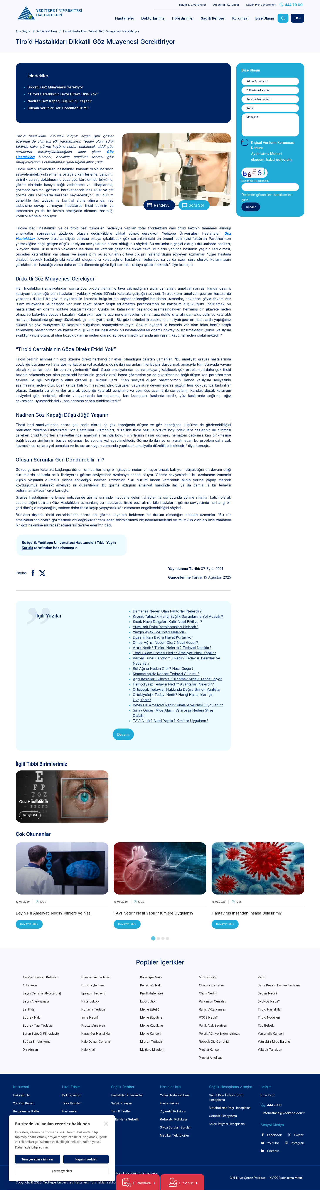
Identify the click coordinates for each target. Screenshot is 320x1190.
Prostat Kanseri (210, 1049)
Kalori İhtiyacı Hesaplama (227, 1124)
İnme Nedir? (90, 1017)
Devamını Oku (29, 924)
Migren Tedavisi (151, 1041)
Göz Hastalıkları (34, 801)
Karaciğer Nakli (151, 977)
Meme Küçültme (151, 1025)
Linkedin (273, 1151)
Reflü (261, 977)
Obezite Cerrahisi (211, 985)
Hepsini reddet (86, 1159)
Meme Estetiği (150, 1009)
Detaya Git (30, 815)
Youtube (273, 1143)
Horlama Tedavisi (93, 1009)
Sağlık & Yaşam (122, 1103)
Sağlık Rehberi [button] (213, 18)
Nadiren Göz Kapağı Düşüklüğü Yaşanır (59, 101)
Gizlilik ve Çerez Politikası (248, 1178)
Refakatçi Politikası (173, 1119)
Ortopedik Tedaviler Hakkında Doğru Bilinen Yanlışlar (177, 689)
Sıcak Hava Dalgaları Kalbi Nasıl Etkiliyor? (167, 621)
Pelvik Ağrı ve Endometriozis (219, 1033)
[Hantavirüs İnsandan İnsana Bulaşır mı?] (258, 892)
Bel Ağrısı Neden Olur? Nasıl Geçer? (163, 668)
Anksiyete (30, 985)
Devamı (123, 734)
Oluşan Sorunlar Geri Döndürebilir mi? (58, 108)
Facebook (274, 1135)
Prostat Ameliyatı (93, 1025)
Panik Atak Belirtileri (213, 1025)
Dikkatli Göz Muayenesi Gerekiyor (55, 87)
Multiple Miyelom (152, 1049)
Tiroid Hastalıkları (270, 1009)
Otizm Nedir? (208, 993)
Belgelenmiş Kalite (26, 1111)
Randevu (162, 205)
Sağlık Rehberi (46, 31)
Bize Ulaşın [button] (264, 18)
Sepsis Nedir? (268, 993)
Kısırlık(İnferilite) (151, 993)
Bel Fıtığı (29, 1009)
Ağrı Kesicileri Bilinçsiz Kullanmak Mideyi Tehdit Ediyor (177, 679)
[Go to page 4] (167, 938)
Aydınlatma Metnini (266, 153)
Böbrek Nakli (32, 1017)
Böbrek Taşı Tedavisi (38, 1025)
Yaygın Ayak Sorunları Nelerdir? (159, 632)
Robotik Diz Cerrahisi (214, 1041)
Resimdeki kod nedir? (255, 181)
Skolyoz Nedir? (269, 1001)
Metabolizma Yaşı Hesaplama (230, 1108)
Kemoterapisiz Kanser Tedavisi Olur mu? (166, 674)
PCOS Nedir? (208, 1017)
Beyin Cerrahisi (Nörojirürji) (42, 993)
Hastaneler (69, 1111)
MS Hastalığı (207, 977)
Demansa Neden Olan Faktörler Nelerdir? (167, 611)
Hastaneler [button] (124, 18)
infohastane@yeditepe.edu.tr (273, 1113)
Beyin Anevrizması (36, 1001)
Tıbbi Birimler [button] (182, 18)
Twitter (298, 1135)
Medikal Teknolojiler (174, 1135)
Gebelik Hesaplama (223, 1116)
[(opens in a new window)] (31, 573)
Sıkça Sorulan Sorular (175, 1127)
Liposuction (148, 1001)
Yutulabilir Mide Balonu (274, 1041)
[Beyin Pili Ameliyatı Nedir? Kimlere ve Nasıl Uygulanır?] (62, 892)
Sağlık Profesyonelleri (261, 4)
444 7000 (274, 1105)
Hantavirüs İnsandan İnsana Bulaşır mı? (247, 913)
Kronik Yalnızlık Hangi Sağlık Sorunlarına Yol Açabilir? (178, 616)
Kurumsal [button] (240, 18)
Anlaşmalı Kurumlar (226, 4)
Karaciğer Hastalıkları (96, 1033)
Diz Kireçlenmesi (93, 985)
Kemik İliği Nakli (151, 985)
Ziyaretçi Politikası (173, 1111)
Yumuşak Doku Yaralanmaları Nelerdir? (165, 627)
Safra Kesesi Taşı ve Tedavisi (279, 985)
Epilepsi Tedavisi (93, 993)
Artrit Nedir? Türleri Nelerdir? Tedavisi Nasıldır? (172, 648)
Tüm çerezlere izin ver (38, 1159)
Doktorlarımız (71, 1095)
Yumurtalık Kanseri (271, 1033)
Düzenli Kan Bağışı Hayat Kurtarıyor (163, 637)
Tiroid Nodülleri (269, 1017)
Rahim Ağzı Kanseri (212, 1009)
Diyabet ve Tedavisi (95, 977)
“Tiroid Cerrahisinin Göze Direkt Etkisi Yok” (62, 94)
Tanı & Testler (121, 1111)
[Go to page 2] (158, 938)
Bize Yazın (268, 1095)
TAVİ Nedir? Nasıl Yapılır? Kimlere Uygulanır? (170, 721)
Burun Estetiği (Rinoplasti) (41, 1033)
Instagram (298, 1143)
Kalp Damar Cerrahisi (96, 1041)
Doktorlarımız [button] (152, 18)
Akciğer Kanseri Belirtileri (40, 977)
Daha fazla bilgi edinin (31, 1147)
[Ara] (283, 18)
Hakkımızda (21, 1095)
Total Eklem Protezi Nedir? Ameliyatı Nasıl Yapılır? (174, 653)
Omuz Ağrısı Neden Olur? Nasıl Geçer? (165, 642)
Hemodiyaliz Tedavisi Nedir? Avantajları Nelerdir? (173, 684)
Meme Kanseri (150, 1033)
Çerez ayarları (62, 1171)
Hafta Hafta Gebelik (125, 1119)
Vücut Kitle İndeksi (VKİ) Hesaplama (226, 1097)
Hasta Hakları (169, 1103)
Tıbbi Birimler (71, 1103)
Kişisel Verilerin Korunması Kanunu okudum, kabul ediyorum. (273, 151)
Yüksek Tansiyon (270, 1049)
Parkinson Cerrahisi (213, 1001)
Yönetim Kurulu (23, 1103)
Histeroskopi (90, 1001)
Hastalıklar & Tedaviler (127, 1095)
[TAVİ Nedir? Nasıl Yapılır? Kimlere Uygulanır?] (160, 892)
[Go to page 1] (153, 938)
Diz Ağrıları (30, 1049)
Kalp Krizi (88, 1049)
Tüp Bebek (266, 1025)
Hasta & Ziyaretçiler (192, 4)
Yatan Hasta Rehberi (174, 1095)
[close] (106, 1123)
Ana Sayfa (23, 31)
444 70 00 (294, 5)
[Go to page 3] (163, 938)
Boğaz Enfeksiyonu (37, 1041)
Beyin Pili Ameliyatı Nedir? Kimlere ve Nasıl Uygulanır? (178, 705)
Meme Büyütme (151, 1017)
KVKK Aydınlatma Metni (286, 1178)
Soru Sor (196, 205)
